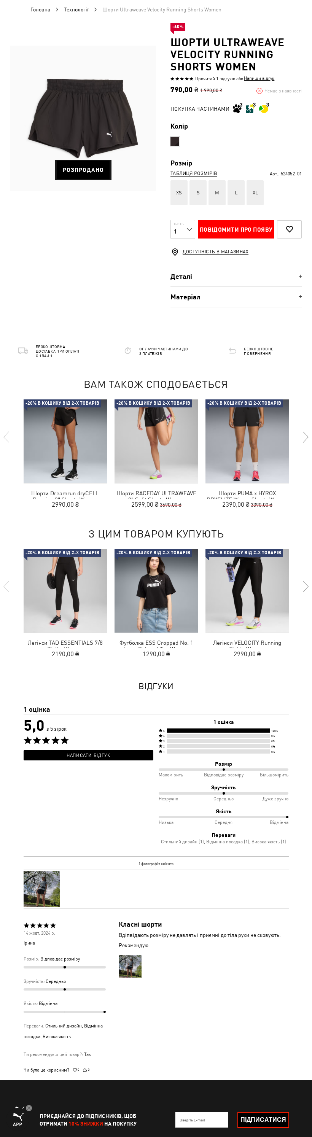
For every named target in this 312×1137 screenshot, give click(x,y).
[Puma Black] (175, 141)
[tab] (236, 276)
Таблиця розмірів (193, 173)
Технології (76, 9)
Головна (40, 9)
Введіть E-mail (192, 1120)
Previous (7, 437)
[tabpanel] (83, 118)
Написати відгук (88, 755)
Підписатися (263, 1119)
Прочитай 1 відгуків (215, 78)
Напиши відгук (259, 78)
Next (305, 437)
